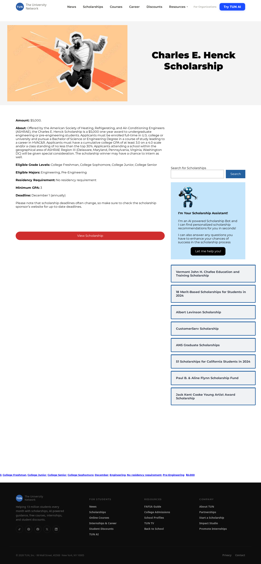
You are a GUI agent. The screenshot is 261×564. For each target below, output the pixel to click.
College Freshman (14, 474)
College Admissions (157, 512)
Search (235, 174)
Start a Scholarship (211, 517)
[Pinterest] (28, 529)
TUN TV (149, 523)
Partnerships (207, 512)
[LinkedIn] (56, 529)
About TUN (206, 506)
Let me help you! (208, 251)
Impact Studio (208, 523)
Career (134, 7)
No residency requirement (144, 474)
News (71, 7)
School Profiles (154, 517)
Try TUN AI (232, 7)
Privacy (226, 555)
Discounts (154, 7)
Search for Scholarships (188, 168)
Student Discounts (101, 529)
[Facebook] (37, 529)
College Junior (37, 474)
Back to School (154, 529)
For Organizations (205, 6)
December (102, 474)
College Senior (57, 474)
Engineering (118, 474)
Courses (116, 7)
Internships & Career (103, 523)
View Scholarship (90, 236)
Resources (178, 7)
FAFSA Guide (152, 506)
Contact (240, 555)
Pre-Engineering (173, 474)
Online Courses (99, 517)
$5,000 (190, 474)
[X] (47, 529)
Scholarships (93, 7)
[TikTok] (19, 529)
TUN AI (94, 534)
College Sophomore (81, 474)
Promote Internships (213, 529)
